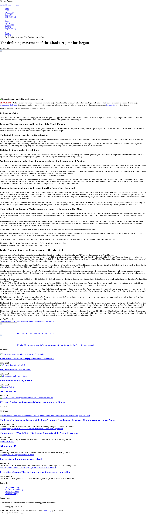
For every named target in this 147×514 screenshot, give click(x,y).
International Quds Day (8, 105)
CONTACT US (10, 17)
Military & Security (12, 492)
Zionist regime (48, 321)
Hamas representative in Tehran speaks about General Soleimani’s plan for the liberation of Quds (55, 345)
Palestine (40, 321)
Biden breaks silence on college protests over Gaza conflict (27, 358)
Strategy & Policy (11, 494)
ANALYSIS (9, 13)
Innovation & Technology (14, 490)
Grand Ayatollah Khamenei (10, 321)
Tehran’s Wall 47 (8, 391)
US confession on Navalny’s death (16, 380)
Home (7, 9)
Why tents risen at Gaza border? (15, 369)
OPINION (8, 15)
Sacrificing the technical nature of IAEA (36, 333)
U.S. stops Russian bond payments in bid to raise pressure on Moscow (33, 402)
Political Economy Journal (9, 5)
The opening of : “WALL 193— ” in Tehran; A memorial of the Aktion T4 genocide (39, 433)
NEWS (7, 11)
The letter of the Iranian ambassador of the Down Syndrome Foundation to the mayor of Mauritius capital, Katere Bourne (58, 420)
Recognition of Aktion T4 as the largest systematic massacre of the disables (35, 472)
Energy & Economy (12, 487)
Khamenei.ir (110, 105)
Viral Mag (47, 510)
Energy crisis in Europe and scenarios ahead (21, 459)
